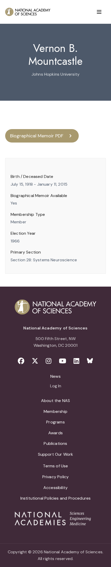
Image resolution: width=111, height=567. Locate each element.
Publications (55, 443)
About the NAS (55, 400)
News (55, 376)
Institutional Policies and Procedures (55, 498)
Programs (55, 422)
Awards (55, 433)
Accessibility (55, 487)
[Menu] (99, 12)
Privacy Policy (55, 476)
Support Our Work (55, 454)
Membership (55, 411)
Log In (55, 386)
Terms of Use (55, 466)
